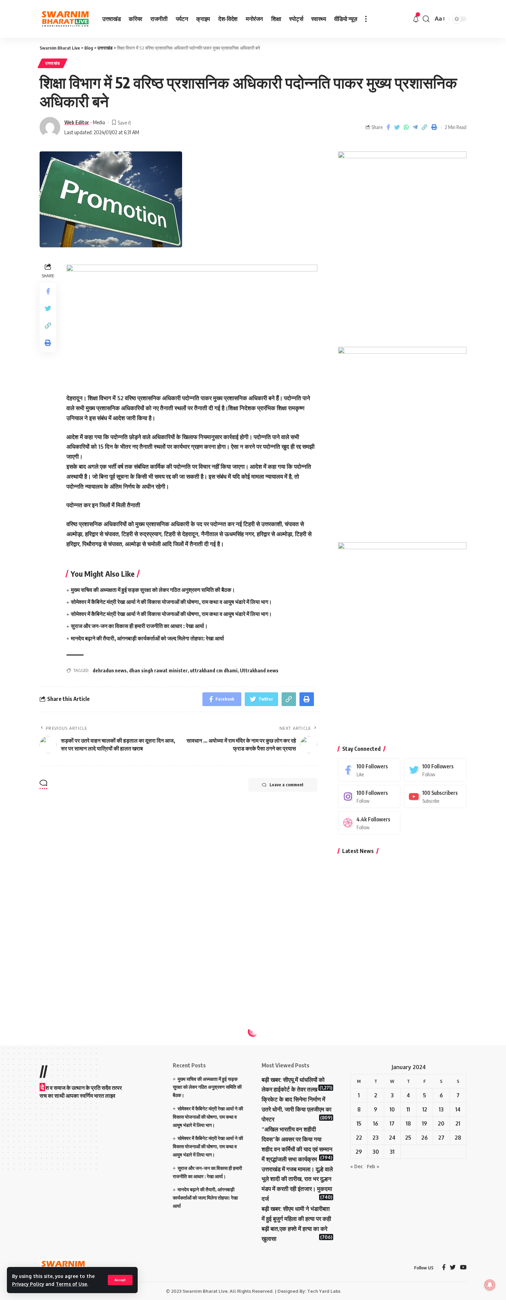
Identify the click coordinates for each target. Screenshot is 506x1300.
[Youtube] (435, 796)
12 (424, 1109)
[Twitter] (435, 770)
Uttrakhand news (259, 670)
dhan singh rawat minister (158, 670)
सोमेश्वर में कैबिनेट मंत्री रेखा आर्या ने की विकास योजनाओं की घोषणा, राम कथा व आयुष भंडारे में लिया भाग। (171, 601)
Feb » (373, 1166)
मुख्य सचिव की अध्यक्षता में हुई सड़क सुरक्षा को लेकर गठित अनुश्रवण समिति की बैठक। (153, 589)
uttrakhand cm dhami (214, 670)
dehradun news (110, 670)
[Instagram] (369, 796)
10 (392, 1109)
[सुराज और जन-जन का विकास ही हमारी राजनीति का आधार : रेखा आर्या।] (355, 984)
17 (392, 1123)
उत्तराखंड (52, 63)
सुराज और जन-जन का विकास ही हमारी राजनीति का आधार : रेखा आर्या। (139, 625)
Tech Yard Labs (323, 1291)
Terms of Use (71, 1284)
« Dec (356, 1166)
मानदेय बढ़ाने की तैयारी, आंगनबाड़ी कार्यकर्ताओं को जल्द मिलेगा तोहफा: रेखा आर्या (147, 638)
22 (359, 1137)
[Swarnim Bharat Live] (65, 19)
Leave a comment (287, 784)
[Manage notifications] (489, 1284)
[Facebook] (369, 770)
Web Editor (76, 122)
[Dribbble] (369, 823)
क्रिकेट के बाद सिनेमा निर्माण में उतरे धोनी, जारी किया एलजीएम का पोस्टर (296, 1109)
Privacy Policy (28, 1284)
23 (375, 1137)
